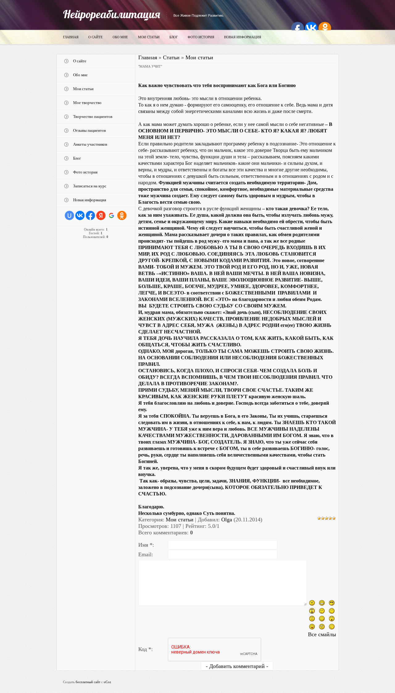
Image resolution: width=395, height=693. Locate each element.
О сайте (95, 37)
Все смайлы (322, 634)
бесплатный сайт (88, 682)
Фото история (201, 37)
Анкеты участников (90, 144)
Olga (226, 519)
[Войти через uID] (69, 215)
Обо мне (120, 37)
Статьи (171, 57)
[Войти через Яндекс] (101, 215)
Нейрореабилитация (111, 14)
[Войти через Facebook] (90, 215)
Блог (173, 37)
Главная (70, 37)
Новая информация (242, 37)
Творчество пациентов (92, 116)
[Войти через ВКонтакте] (80, 215)
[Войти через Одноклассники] (122, 215)
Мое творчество (87, 102)
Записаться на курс (89, 186)
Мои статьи (149, 37)
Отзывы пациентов (89, 130)
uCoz (107, 682)
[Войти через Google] (111, 215)
